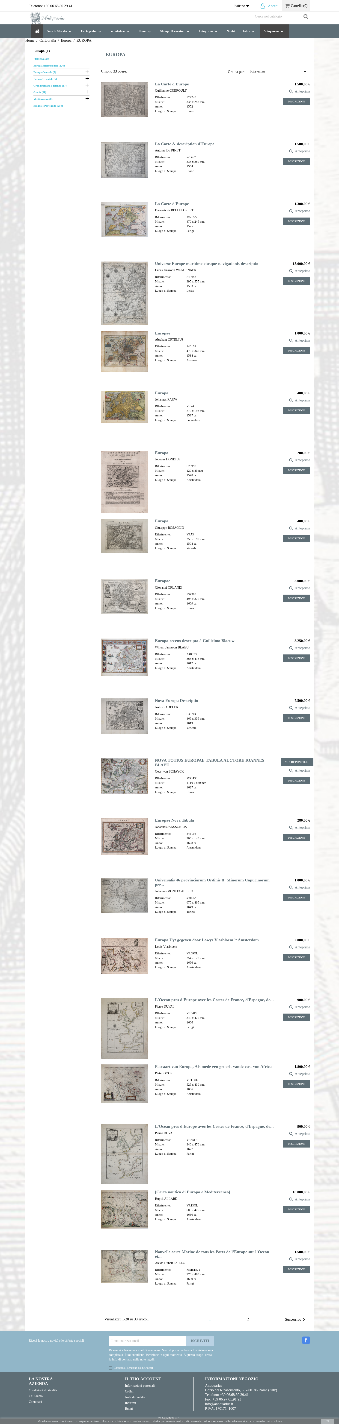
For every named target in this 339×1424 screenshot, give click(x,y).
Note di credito (135, 1397)
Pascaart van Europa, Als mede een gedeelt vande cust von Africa (213, 1066)
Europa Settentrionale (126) (49, 65)
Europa (161, 393)
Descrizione (296, 101)
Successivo (296, 1319)
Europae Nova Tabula (174, 820)
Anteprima (299, 91)
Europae (162, 333)
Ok (328, 1421)
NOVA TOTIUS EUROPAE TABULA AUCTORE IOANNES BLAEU (209, 762)
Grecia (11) (39, 92)
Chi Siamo (36, 1396)
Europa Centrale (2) (44, 72)
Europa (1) (41, 51)
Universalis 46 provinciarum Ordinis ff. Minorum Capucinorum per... (212, 882)
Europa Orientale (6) (45, 79)
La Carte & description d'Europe (184, 144)
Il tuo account (143, 1379)
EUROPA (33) (41, 59)
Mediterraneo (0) (43, 99)
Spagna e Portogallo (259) (48, 105)
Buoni (129, 1408)
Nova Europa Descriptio (176, 700)
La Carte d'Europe (172, 84)
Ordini (129, 1391)
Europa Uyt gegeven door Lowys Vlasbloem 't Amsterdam (207, 940)
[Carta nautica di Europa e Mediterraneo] (192, 1192)
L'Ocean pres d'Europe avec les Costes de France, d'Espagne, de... (214, 999)
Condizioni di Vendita (43, 1390)
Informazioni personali (140, 1385)
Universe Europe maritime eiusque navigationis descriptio (206, 263)
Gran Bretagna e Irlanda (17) (50, 85)
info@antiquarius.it (219, 1404)
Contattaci (35, 1402)
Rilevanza (279, 72)
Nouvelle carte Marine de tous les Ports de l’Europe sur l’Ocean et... (212, 1254)
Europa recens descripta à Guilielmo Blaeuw (195, 640)
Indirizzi (130, 1403)
